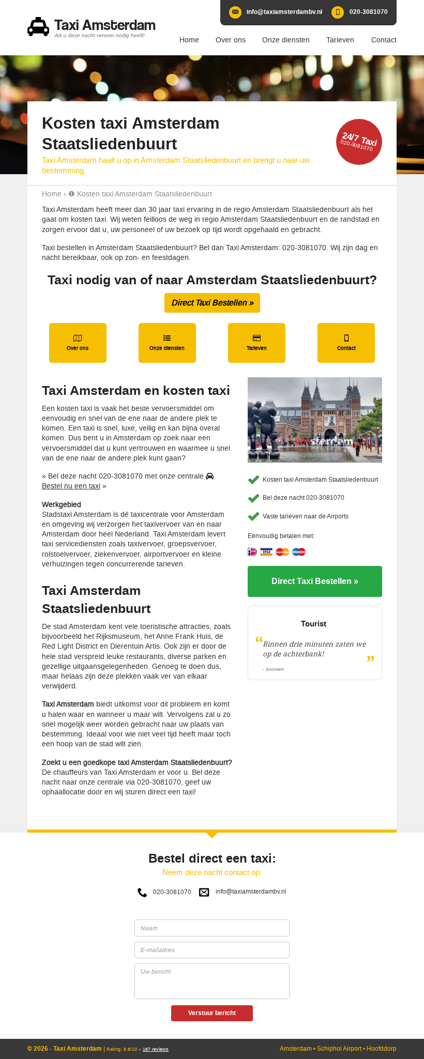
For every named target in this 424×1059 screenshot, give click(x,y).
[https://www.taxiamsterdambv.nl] (94, 27)
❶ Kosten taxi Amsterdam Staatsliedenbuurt (140, 194)
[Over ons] (78, 343)
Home (52, 194)
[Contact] (346, 343)
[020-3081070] (359, 12)
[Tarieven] (256, 343)
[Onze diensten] (167, 343)
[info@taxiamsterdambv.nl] (276, 12)
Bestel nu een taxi (71, 486)
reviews (156, 1049)
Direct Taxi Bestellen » (212, 302)
